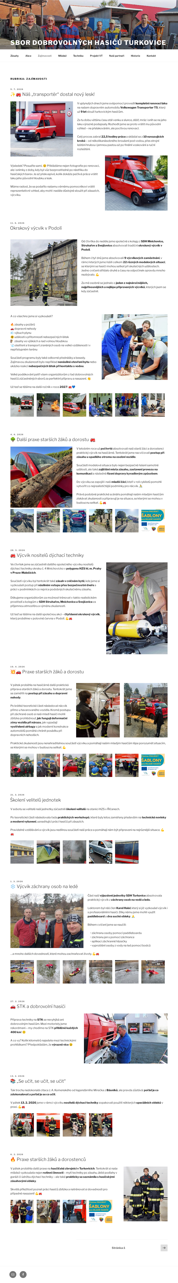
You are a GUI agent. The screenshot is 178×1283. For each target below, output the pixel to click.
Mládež (62, 55)
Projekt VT (96, 55)
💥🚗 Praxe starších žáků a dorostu (47, 671)
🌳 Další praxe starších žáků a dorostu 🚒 (52, 439)
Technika (78, 55)
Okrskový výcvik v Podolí (36, 228)
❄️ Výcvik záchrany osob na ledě (44, 886)
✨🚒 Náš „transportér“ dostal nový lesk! (52, 94)
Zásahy (14, 55)
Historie (135, 55)
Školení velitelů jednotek (35, 800)
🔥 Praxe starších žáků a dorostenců (48, 1159)
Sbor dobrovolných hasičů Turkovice (88, 42)
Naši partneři (116, 55)
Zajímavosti (45, 55)
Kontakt (151, 55)
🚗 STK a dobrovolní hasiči (37, 1006)
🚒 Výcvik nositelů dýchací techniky (47, 555)
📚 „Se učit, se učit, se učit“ (38, 1081)
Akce (28, 55)
